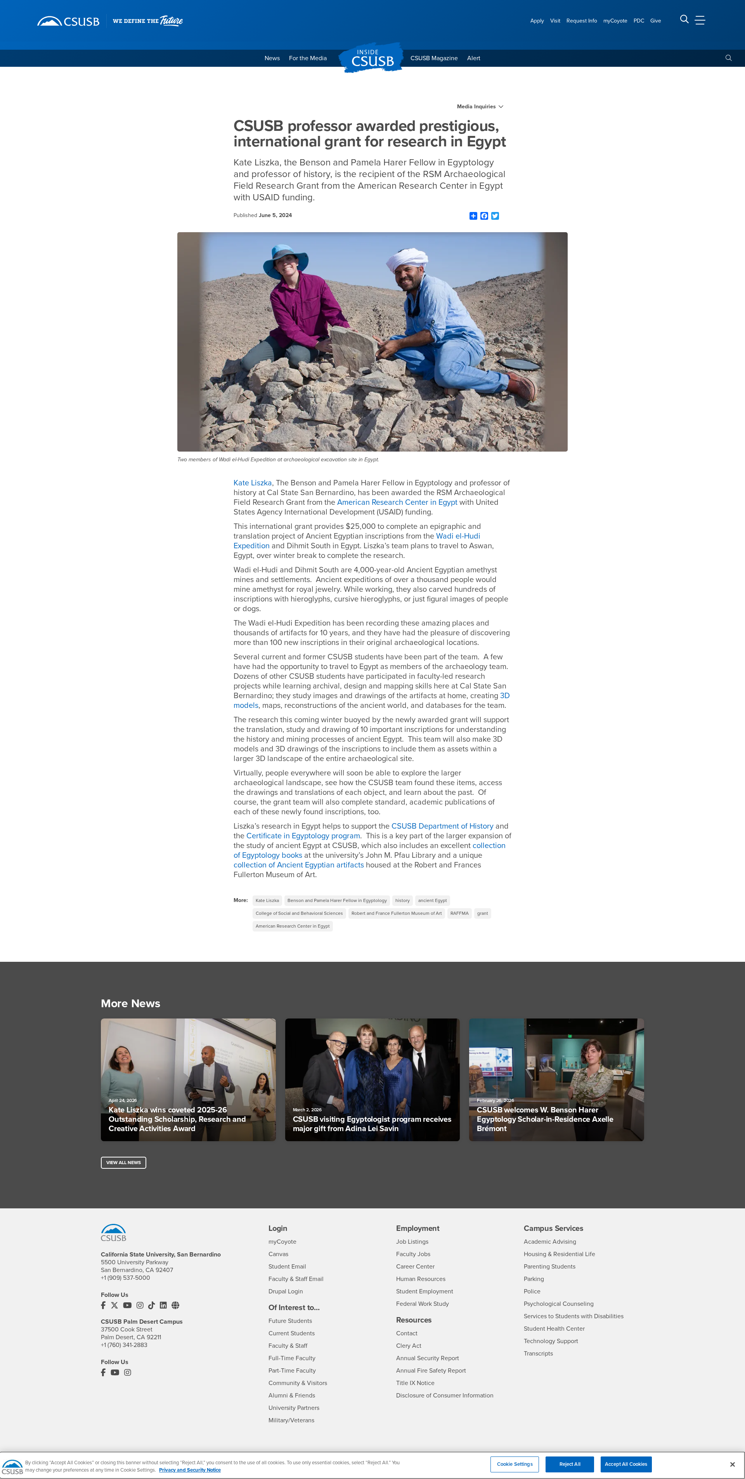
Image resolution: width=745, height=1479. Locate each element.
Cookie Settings (515, 1464)
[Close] (732, 1464)
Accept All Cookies (626, 1464)
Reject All (570, 1464)
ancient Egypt (432, 900)
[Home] (68, 21)
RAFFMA (459, 913)
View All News (123, 1162)
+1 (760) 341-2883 (124, 1345)
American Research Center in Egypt (293, 926)
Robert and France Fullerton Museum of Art (397, 913)
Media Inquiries (476, 107)
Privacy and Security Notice (190, 1470)
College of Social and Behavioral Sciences (299, 913)
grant (482, 913)
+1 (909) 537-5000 (125, 1278)
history (402, 900)
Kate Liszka (267, 900)
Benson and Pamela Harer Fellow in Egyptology (337, 900)
